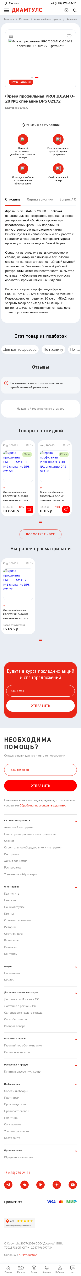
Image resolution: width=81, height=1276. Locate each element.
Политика (10, 1118)
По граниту (53, 349)
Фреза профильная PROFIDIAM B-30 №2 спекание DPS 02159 (15, 496)
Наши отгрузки (14, 907)
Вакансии (10, 947)
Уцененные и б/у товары (20, 874)
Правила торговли (16, 1111)
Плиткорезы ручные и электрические (30, 834)
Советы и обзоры (16, 1091)
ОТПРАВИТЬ (40, 705)
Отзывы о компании (17, 920)
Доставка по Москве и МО (21, 999)
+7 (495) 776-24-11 (64, 3)
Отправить (40, 785)
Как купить (11, 893)
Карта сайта (12, 1138)
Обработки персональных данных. (42, 805)
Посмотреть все (40, 534)
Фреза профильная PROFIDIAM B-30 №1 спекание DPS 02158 (52, 496)
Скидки (9, 980)
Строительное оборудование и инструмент (33, 847)
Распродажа (12, 867)
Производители (15, 1104)
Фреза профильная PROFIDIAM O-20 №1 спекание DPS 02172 (15, 614)
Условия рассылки (16, 1131)
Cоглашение (12, 1124)
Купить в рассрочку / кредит (23, 1071)
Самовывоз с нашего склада (23, 1012)
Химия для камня (15, 861)
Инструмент (12, 854)
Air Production (27, 1255)
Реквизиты (11, 940)
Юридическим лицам (18, 1157)
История (10, 927)
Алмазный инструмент (19, 827)
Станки (9, 841)
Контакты (10, 954)
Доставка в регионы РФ (20, 1006)
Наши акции (12, 973)
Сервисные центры (17, 1052)
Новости (10, 900)
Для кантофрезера (20, 349)
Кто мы (9, 913)
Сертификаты (13, 934)
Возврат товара (14, 1026)
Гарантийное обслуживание (23, 1045)
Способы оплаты (15, 1019)
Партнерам (11, 1098)
